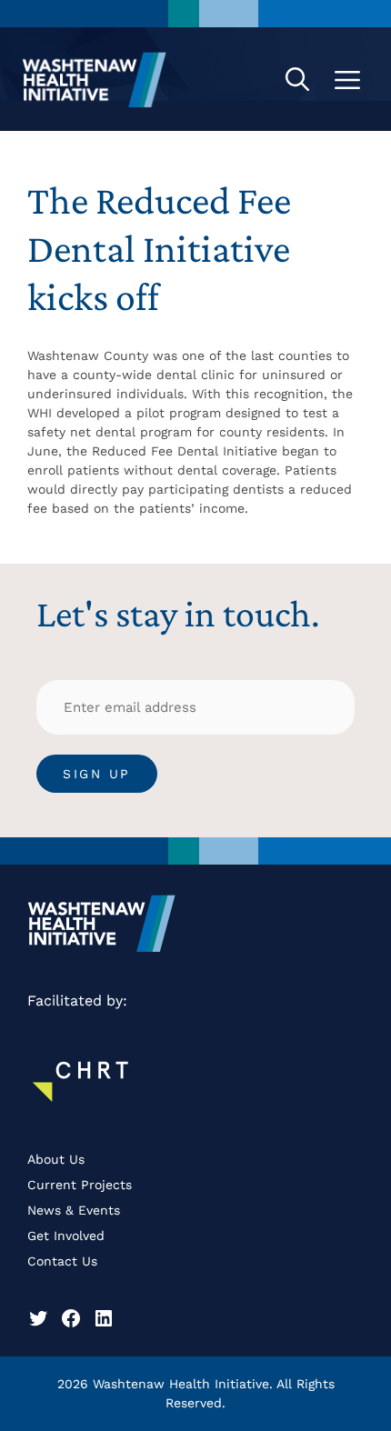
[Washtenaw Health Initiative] (94, 79)
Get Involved (66, 1235)
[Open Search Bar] (297, 79)
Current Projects (79, 1184)
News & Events (73, 1210)
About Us (56, 1159)
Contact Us (62, 1261)
